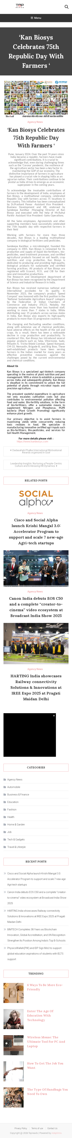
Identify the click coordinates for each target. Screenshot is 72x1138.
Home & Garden (16, 824)
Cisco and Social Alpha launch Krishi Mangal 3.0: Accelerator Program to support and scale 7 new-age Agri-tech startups (36, 531)
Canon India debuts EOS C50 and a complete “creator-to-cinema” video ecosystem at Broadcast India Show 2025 (36, 898)
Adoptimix (57, 1133)
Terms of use (37, 1128)
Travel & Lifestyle (16, 847)
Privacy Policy (21, 1128)
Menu (37, 18)
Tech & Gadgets (16, 839)
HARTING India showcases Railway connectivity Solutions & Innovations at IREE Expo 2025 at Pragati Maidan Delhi (36, 687)
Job (9, 832)
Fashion (11, 809)
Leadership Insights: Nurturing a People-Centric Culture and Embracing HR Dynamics (36, 464)
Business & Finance (18, 794)
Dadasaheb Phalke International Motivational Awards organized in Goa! (37, 451)
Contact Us (52, 1128)
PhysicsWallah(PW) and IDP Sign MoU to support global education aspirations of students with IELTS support (35, 954)
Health (10, 817)
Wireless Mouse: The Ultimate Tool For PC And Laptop (46, 1041)
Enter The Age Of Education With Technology (40, 1015)
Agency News (35, 122)
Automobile (13, 787)
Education (13, 802)
